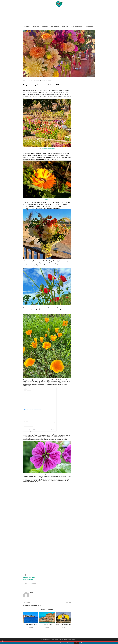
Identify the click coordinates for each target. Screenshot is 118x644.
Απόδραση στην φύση (55, 26)
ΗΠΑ (29, 583)
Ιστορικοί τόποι (27, 26)
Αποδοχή (76, 642)
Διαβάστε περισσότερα (84, 642)
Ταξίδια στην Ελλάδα (89, 26)
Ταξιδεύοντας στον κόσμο (76, 26)
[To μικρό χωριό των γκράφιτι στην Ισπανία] (63, 617)
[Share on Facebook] (47, 588)
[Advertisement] (59, 16)
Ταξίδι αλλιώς (65, 26)
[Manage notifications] (3, 641)
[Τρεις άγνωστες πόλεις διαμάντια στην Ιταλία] (47, 617)
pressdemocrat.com (28, 579)
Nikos (25, 86)
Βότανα (25, 583)
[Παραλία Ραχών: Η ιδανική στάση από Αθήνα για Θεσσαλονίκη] (30, 617)
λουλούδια (34, 583)
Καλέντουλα (47, 199)
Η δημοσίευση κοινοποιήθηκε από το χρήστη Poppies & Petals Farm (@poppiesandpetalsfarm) (42, 429)
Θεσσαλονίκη (45, 26)
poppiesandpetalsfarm (29, 577)
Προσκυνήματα (36, 26)
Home (24, 80)
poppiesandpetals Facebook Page (48, 148)
